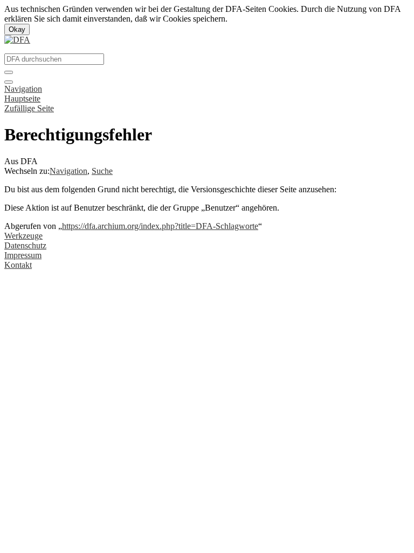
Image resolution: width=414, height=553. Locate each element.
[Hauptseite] (17, 39)
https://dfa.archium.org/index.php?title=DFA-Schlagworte (160, 226)
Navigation (23, 88)
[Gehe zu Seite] (8, 72)
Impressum (23, 255)
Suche (102, 171)
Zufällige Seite (29, 108)
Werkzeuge (23, 235)
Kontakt (18, 264)
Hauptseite (22, 98)
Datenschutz (25, 245)
